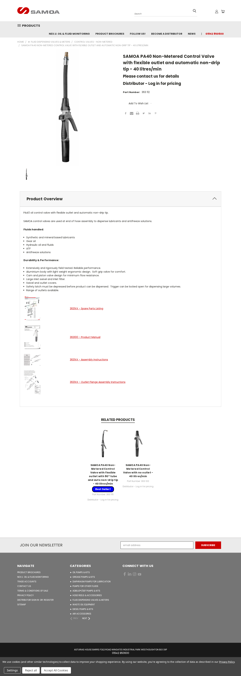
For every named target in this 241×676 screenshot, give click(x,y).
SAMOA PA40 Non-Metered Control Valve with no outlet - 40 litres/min (138, 470)
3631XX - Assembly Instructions (89, 359)
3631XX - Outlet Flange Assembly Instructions (97, 382)
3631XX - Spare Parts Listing (86, 308)
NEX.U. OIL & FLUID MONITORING (69, 34)
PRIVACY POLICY (25, 595)
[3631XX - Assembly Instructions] (32, 359)
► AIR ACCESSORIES (80, 613)
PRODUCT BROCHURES (29, 572)
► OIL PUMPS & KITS (80, 572)
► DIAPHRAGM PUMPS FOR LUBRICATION (90, 581)
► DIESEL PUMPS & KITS (81, 609)
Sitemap (21, 604)
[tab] (120, 199)
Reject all (31, 670)
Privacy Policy (226, 661)
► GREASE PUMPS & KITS (82, 576)
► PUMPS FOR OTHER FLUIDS (84, 586)
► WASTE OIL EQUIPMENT (82, 604)
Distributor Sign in (28, 599)
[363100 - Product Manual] (32, 337)
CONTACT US (24, 586)
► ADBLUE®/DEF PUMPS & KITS (85, 590)
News (191, 34)
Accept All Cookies (56, 670)
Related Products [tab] (118, 419)
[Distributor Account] (216, 11)
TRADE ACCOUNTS (26, 581)
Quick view (103, 443)
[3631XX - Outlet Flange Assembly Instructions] (32, 382)
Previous (231, 665)
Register (49, 599)
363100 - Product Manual (85, 337)
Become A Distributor (166, 34)
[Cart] (223, 11)
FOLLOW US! (138, 34)
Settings (12, 670)
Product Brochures (109, 34)
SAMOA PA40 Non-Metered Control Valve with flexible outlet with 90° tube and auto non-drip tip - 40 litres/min (103, 474)
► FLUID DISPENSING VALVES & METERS (89, 599)
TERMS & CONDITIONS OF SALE (32, 590)
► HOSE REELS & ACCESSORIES (86, 595)
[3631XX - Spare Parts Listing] (32, 308)
